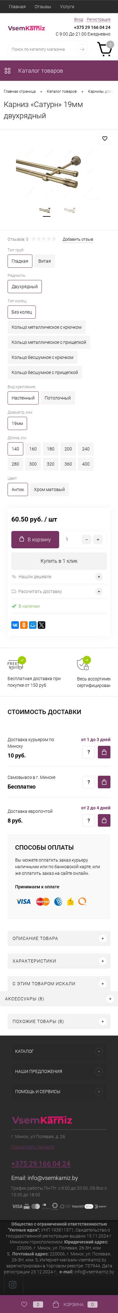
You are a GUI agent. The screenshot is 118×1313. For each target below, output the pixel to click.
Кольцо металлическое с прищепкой (49, 342)
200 (68, 448)
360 (68, 464)
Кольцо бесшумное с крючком (42, 357)
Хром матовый (49, 489)
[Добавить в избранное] (104, 138)
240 (86, 448)
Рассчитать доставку (40, 591)
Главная (17, 6)
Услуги (67, 6)
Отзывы (43, 6)
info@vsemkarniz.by (53, 1178)
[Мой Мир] (33, 625)
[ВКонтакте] (15, 625)
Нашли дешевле (35, 576)
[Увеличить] (59, 173)
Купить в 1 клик (59, 561)
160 (33, 448)
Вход (78, 19)
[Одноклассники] (24, 625)
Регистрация (98, 19)
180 (50, 448)
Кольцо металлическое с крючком (46, 327)
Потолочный (58, 397)
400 (86, 464)
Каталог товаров (40, 70)
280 (15, 464)
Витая (44, 261)
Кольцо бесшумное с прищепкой (45, 372)
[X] (41, 625)
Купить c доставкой (104, 752)
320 (50, 464)
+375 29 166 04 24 (92, 27)
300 (33, 464)
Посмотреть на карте (32, 1146)
